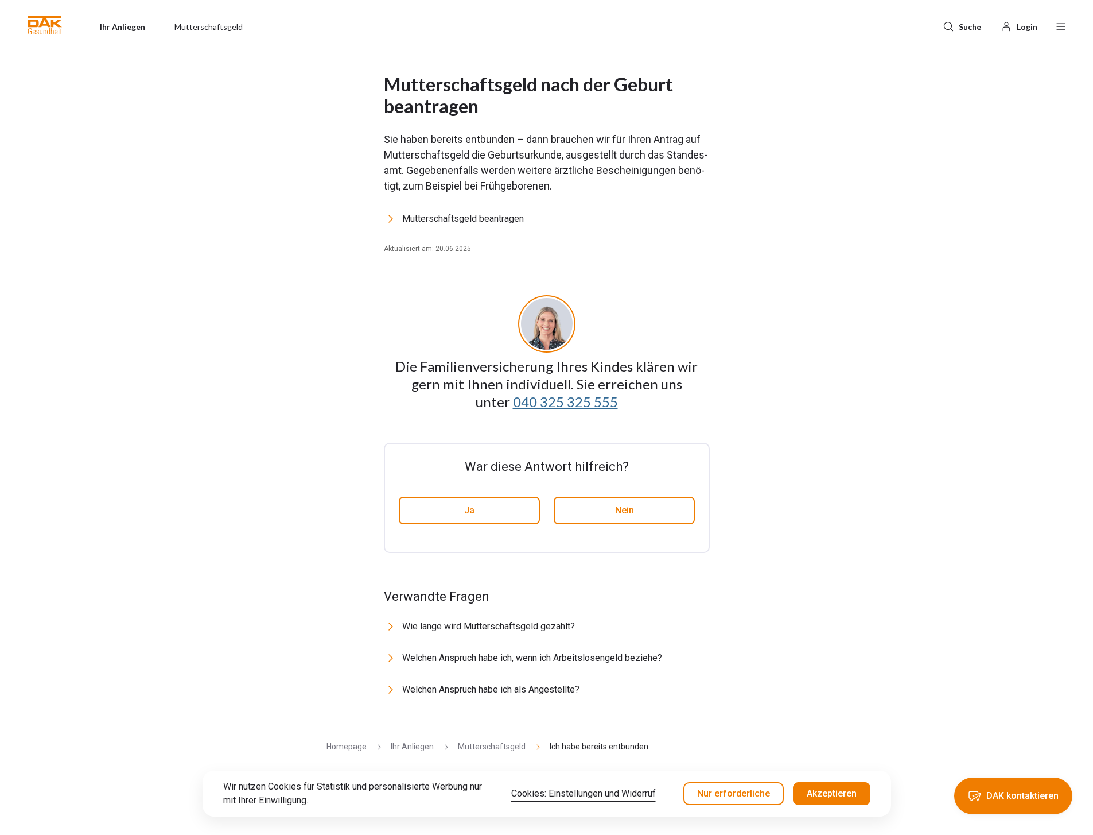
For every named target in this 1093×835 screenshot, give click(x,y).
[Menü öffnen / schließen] (1060, 25)
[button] (45, 25)
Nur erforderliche (733, 793)
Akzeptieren (832, 793)
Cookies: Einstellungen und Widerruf (583, 793)
